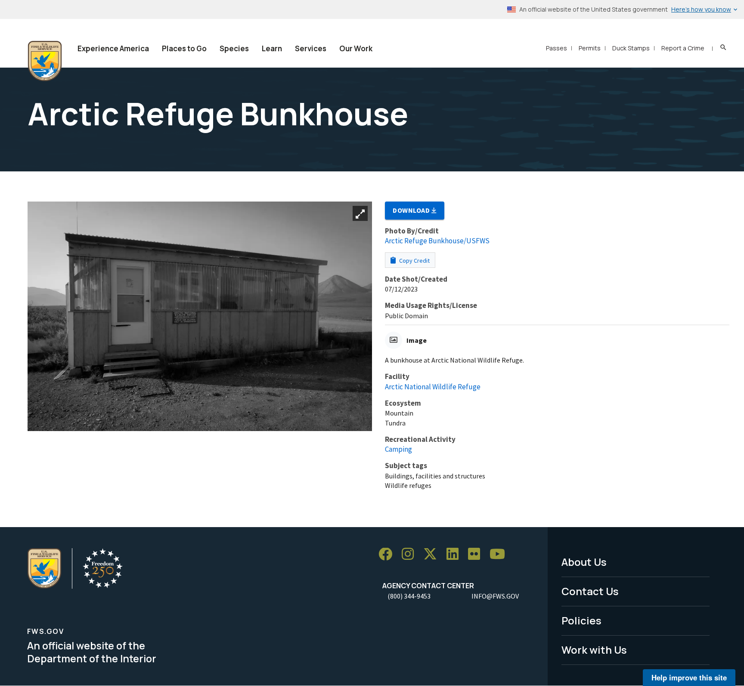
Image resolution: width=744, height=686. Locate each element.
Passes (556, 48)
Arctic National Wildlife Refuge (432, 386)
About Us (584, 562)
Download (412, 210)
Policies (581, 620)
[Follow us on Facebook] (388, 554)
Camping (398, 449)
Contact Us (590, 591)
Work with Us (594, 650)
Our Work (355, 48)
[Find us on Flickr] (477, 554)
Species (234, 48)
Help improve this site (689, 677)
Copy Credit (414, 260)
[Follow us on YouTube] (500, 554)
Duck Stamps (631, 48)
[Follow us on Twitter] (433, 554)
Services (310, 48)
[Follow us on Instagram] (411, 554)
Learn (272, 48)
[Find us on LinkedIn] (455, 554)
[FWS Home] (45, 61)
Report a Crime (682, 48)
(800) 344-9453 (409, 596)
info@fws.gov (495, 596)
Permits (590, 48)
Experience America (113, 48)
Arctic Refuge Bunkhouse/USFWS (437, 240)
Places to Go (184, 48)
